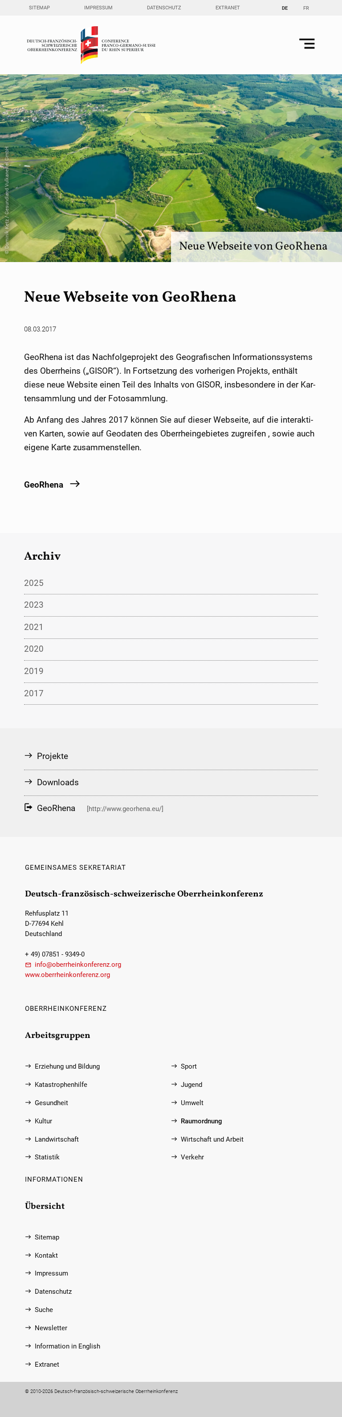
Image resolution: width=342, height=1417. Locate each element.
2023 (34, 605)
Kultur (43, 1121)
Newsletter (51, 1328)
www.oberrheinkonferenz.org (67, 975)
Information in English (67, 1346)
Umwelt (192, 1103)
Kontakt (46, 1256)
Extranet (228, 8)
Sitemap (39, 8)
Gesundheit (51, 1103)
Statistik (47, 1157)
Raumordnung (201, 1121)
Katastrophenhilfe (61, 1085)
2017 (34, 693)
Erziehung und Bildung (67, 1066)
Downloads (58, 782)
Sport (189, 1066)
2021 (34, 627)
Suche (44, 1310)
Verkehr (192, 1157)
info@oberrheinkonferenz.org (78, 965)
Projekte (52, 756)
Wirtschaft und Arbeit (212, 1139)
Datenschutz (164, 8)
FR (306, 8)
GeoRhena (43, 485)
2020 (34, 649)
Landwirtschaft (57, 1139)
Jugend (191, 1085)
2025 (34, 583)
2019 (34, 671)
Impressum (98, 8)
